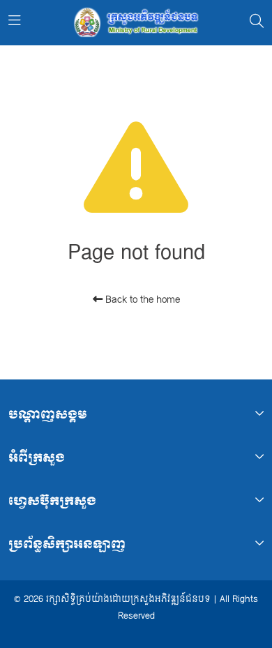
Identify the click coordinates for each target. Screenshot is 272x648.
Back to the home (141, 299)
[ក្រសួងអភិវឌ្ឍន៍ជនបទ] (136, 22)
